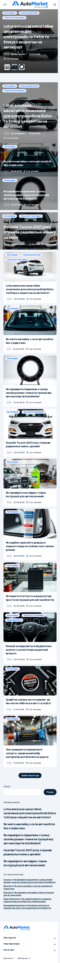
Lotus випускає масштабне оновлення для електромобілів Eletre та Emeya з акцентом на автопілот (29, 813)
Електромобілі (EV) (29, 86)
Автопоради (9, 13)
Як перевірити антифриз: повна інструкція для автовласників (25, 863)
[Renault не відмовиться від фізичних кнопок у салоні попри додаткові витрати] (30, 627)
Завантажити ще (30, 775)
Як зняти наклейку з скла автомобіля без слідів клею (29, 826)
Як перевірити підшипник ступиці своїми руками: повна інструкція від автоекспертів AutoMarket (28, 839)
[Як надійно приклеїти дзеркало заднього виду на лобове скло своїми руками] (30, 523)
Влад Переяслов (11, 899)
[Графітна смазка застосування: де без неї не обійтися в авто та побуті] (30, 681)
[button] (5, 4)
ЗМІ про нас (23, 958)
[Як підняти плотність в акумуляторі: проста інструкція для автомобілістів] (30, 577)
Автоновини (9, 86)
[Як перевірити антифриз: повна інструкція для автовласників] (30, 474)
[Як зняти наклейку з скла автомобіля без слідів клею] (30, 41)
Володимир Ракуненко (14, 905)
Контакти (7, 958)
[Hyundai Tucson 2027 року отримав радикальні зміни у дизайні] (30, 231)
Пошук (6, 786)
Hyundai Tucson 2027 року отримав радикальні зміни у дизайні (27, 852)
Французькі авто (14, 620)
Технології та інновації (14, 90)
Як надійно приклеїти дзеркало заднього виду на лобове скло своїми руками (27, 900)
